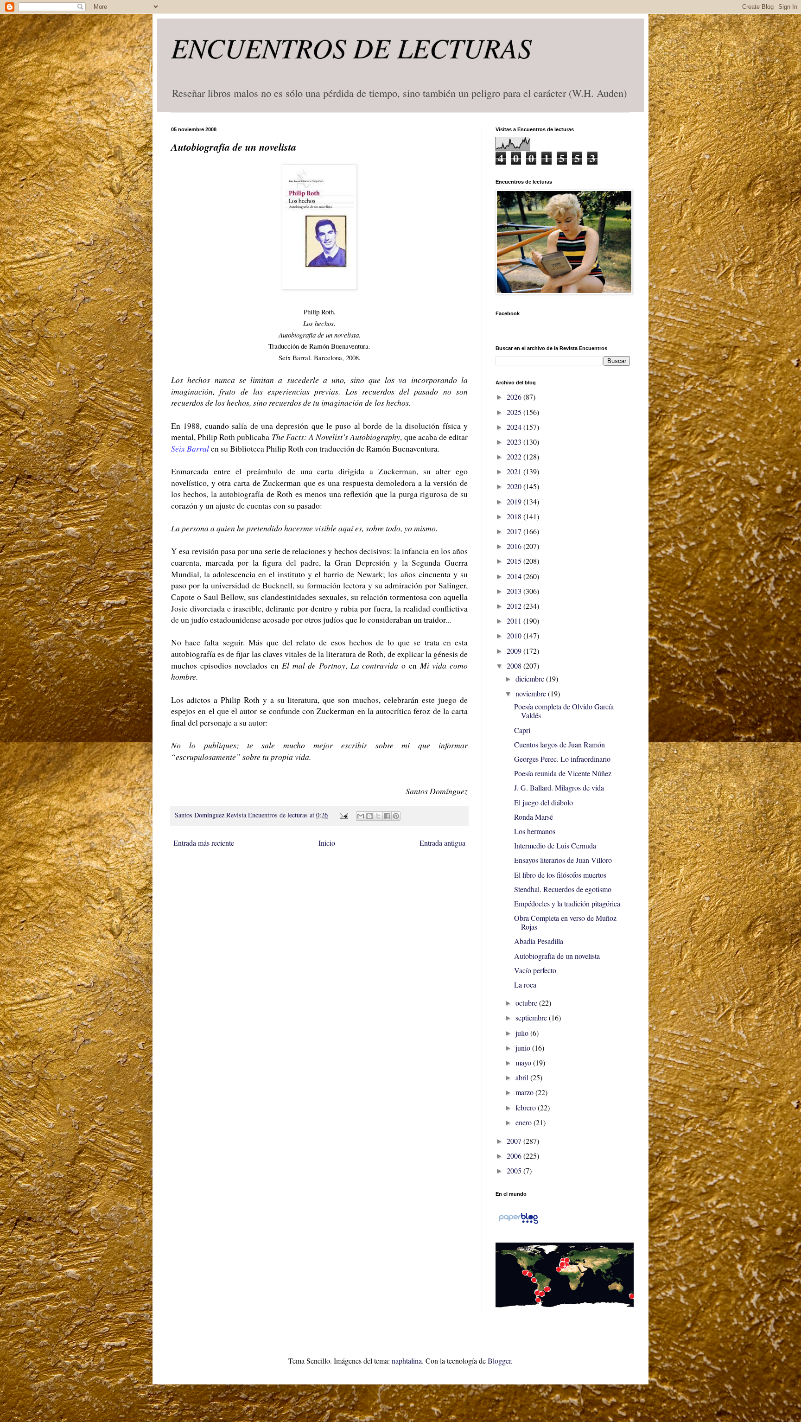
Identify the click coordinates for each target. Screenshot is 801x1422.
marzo (525, 1092)
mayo (524, 1062)
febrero (526, 1107)
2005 (515, 1170)
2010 (515, 635)
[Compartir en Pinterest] (395, 816)
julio (522, 1033)
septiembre (532, 1017)
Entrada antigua (442, 843)
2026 (515, 397)
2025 (515, 412)
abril (522, 1077)
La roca (525, 984)
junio (523, 1047)
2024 (515, 427)
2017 (515, 531)
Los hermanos (534, 831)
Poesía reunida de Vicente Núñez (562, 773)
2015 (515, 561)
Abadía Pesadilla (538, 941)
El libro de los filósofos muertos (560, 875)
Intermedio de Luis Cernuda (555, 845)
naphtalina (407, 1360)
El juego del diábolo (543, 802)
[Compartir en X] (378, 816)
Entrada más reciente (203, 843)
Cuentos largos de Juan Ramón (559, 744)
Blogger (499, 1360)
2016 (515, 546)
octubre (527, 1003)
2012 (515, 606)
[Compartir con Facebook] (387, 816)
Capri (522, 730)
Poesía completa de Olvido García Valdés (564, 710)
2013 (515, 591)
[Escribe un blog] (369, 816)
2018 (515, 516)
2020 (515, 486)
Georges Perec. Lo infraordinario (562, 759)
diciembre (530, 678)
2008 (515, 665)
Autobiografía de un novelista (557, 956)
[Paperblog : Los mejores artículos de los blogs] (518, 1223)
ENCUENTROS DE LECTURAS (351, 47)
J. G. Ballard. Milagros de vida (559, 787)
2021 (515, 471)
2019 (515, 501)
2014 (515, 576)
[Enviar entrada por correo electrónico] (343, 814)
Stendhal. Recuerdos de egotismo (562, 889)
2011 (515, 620)
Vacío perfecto (535, 970)
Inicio (326, 843)
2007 (515, 1141)
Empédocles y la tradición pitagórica (567, 903)
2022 (515, 456)
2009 (515, 651)
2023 (515, 441)
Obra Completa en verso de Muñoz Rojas (565, 922)
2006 (515, 1156)
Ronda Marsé (533, 817)
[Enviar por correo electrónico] (360, 816)
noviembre (531, 693)
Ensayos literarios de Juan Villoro (563, 860)
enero (524, 1122)
